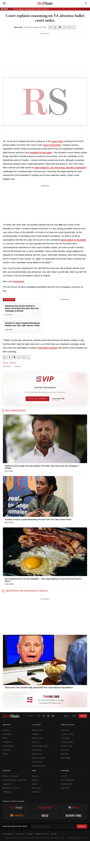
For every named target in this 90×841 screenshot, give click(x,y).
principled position (47, 348)
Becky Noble (9, 584)
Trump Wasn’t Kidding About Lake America (31, 9)
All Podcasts (7, 792)
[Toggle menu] (4, 3)
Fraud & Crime (37, 754)
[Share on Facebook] (60, 27)
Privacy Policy (20, 834)
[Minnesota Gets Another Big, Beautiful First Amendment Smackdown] (45, 660)
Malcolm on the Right (10, 776)
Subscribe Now (58, 398)
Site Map (54, 834)
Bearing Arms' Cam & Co (11, 788)
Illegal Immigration (38, 758)
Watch (5, 738)
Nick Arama (9, 471)
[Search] (86, 3)
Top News (6, 730)
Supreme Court (37, 762)
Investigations (7, 742)
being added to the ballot (73, 240)
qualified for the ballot (41, 152)
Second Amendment (39, 766)
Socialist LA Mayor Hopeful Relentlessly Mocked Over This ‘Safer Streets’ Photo (38, 519)
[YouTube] (53, 716)
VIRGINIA (17, 366)
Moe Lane (18, 27)
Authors (5, 754)
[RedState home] (11, 716)
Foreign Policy (37, 750)
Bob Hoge (64, 754)
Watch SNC (65, 788)
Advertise (35, 780)
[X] (39, 716)
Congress (35, 734)
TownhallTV (7, 750)
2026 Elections (37, 730)
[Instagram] (43, 716)
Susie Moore (65, 738)
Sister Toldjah (65, 758)
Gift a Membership (67, 780)
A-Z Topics (36, 724)
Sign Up (82, 826)
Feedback (30, 834)
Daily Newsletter (66, 784)
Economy (35, 742)
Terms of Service (8, 834)
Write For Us (36, 792)
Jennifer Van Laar (67, 734)
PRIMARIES (7, 366)
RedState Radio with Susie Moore (14, 780)
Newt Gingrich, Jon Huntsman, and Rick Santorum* (60, 167)
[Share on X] (50, 27)
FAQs (74, 716)
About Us (35, 776)
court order (57, 141)
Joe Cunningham (67, 742)
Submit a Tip (36, 788)
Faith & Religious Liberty (40, 746)
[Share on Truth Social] (55, 27)
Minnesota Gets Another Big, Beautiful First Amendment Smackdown (39, 687)
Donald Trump (37, 738)
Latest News (7, 734)
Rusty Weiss (9, 522)
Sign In (66, 716)
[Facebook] (48, 716)
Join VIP (82, 716)
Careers (34, 784)
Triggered (6, 784)
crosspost (18, 281)
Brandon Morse (66, 746)
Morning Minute (8, 746)
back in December (52, 145)
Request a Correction (42, 834)
